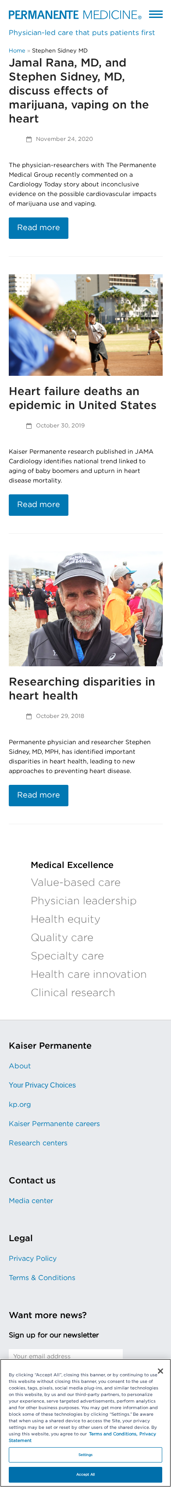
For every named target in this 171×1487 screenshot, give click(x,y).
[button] (156, 13)
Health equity (65, 919)
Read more (38, 228)
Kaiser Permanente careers (54, 1123)
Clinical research (73, 993)
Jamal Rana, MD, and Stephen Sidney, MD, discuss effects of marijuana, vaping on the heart (79, 91)
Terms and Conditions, (113, 1434)
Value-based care (76, 883)
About (20, 1066)
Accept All (85, 1475)
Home (17, 51)
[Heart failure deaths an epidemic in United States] (86, 325)
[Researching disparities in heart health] (86, 608)
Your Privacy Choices (42, 1085)
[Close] (160, 1371)
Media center (31, 1200)
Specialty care (67, 956)
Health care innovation (89, 975)
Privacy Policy (33, 1258)
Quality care (62, 938)
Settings (85, 1455)
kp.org (20, 1104)
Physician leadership (84, 901)
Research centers (38, 1143)
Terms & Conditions (42, 1277)
